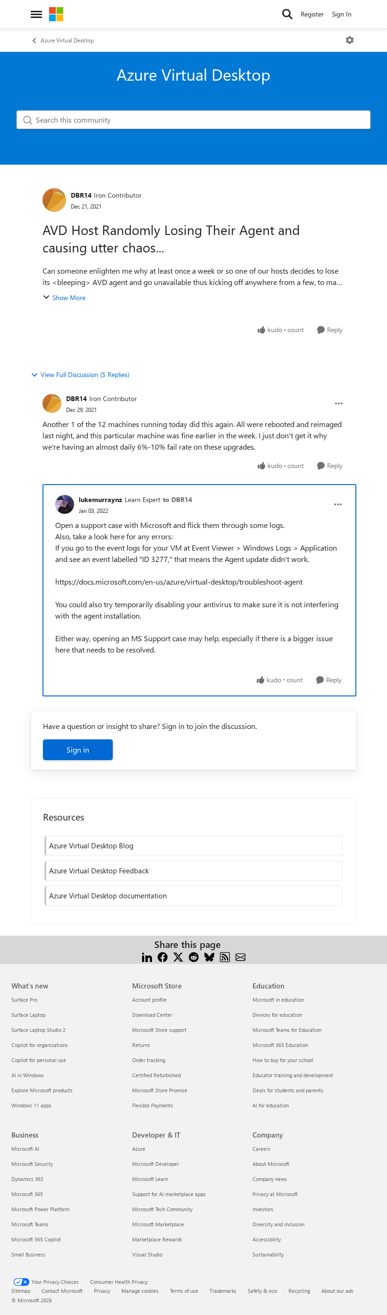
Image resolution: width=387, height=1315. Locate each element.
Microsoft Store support (159, 1029)
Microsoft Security (32, 1163)
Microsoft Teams (30, 1224)
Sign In (342, 13)
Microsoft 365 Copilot (36, 1239)
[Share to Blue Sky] (209, 956)
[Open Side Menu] (36, 14)
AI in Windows (27, 1075)
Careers (261, 1148)
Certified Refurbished (156, 1075)
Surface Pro (24, 999)
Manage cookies (140, 1290)
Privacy (102, 1290)
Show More (68, 297)
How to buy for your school (282, 1060)
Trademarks (223, 1290)
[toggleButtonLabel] (349, 40)
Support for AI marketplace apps (169, 1194)
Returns (141, 1044)
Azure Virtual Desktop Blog (91, 845)
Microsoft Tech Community (162, 1209)
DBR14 (81, 195)
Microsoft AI (25, 1148)
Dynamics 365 (27, 1178)
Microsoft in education (278, 999)
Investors (262, 1209)
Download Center (152, 1014)
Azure (138, 1148)
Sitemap (20, 1290)
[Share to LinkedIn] (147, 956)
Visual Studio (147, 1254)
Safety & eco (262, 1290)
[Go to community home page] (56, 14)
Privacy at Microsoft (275, 1194)
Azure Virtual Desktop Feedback (99, 870)
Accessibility (266, 1239)
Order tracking (148, 1060)
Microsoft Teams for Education (286, 1029)
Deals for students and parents (287, 1090)
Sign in (78, 749)
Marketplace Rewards (157, 1239)
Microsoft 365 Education (280, 1044)
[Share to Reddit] (194, 956)
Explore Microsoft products (42, 1090)
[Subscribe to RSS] (225, 956)
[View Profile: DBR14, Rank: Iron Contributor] (54, 200)
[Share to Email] (240, 956)
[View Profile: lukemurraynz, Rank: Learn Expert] (64, 504)
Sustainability (268, 1254)
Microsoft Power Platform (40, 1209)
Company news (269, 1178)
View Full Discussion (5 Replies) (85, 374)
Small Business (28, 1254)
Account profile (149, 999)
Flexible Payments (152, 1105)
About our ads (337, 1290)
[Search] (287, 14)
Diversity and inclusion (278, 1224)
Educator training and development (292, 1075)
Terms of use (184, 1290)
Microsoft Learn (150, 1178)
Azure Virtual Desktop (67, 40)
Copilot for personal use (38, 1060)
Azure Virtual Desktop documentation (108, 895)
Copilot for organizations (39, 1044)
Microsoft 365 (27, 1194)
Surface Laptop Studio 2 (38, 1029)
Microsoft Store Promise (159, 1090)
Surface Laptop (28, 1014)
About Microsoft (270, 1163)
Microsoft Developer (155, 1163)
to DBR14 (177, 499)
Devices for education (277, 1014)
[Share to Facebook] (163, 956)
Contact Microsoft (62, 1290)
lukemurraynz (100, 499)
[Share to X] (178, 956)
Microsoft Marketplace (158, 1224)
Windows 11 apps (31, 1105)
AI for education (270, 1105)
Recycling (299, 1290)
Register (312, 13)
